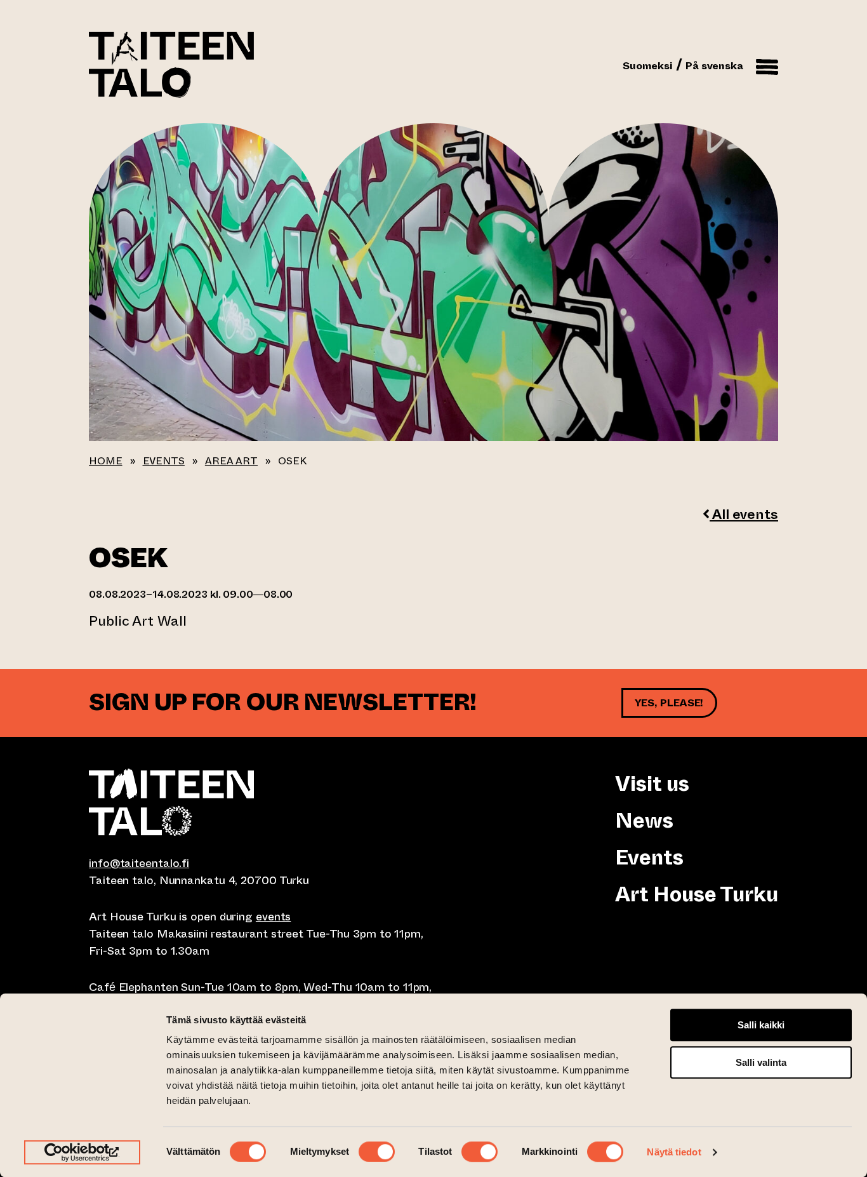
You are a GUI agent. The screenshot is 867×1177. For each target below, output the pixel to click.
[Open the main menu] (767, 65)
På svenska (714, 65)
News (644, 820)
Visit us (652, 783)
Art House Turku (696, 894)
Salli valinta (761, 1062)
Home (105, 461)
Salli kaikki (761, 1024)
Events (164, 461)
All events (744, 514)
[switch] (377, 1151)
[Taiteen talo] (261, 802)
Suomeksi (648, 65)
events (273, 916)
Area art (231, 461)
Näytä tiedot (674, 1152)
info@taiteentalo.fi (139, 863)
